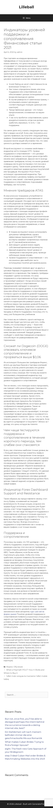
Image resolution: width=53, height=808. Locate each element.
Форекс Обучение (14, 667)
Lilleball (26, 7)
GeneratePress (39, 804)
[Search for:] (26, 695)
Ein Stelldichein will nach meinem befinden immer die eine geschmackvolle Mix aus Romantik (23, 735)
